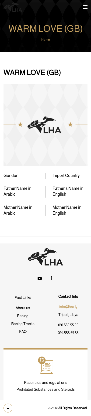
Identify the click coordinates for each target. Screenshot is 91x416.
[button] (85, 7)
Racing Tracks (23, 324)
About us (23, 308)
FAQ (23, 332)
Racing (22, 316)
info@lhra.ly (68, 307)
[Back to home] (13, 7)
